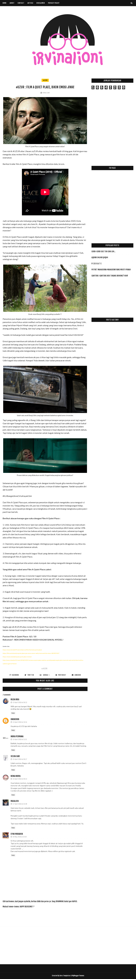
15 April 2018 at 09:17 (20, 759)
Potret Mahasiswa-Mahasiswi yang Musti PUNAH (111, 269)
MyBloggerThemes (78, 976)
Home (5, 3)
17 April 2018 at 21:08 (20, 804)
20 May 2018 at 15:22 (20, 837)
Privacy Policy (53, 3)
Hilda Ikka (15, 699)
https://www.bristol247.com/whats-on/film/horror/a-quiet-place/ (22, 650)
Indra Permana (17, 736)
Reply (13, 713)
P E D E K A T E (96, 263)
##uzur (44, 668)
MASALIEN (15, 801)
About (12, 3)
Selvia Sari (15, 756)
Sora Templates (65, 976)
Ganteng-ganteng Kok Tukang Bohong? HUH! (110, 276)
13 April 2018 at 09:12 (20, 702)
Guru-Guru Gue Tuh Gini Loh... (103, 251)
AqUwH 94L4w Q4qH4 (100, 257)
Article (30, 3)
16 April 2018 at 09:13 (20, 779)
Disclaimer (41, 3)
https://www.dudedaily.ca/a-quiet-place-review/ (17, 656)
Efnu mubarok (17, 834)
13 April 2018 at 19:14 (20, 722)
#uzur (45, 80)
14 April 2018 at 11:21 (20, 739)
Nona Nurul (16, 776)
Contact (21, 3)
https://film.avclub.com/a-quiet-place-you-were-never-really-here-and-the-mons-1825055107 (31, 653)
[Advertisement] (51, 916)
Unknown (15, 719)
